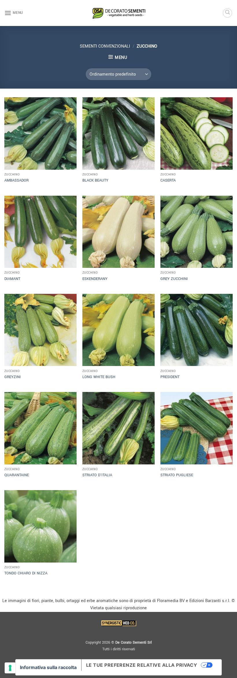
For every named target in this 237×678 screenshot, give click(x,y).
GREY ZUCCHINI (174, 278)
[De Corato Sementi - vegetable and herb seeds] (118, 13)
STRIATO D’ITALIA (97, 475)
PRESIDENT (169, 377)
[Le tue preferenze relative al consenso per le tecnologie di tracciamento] (10, 667)
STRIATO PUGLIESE (176, 475)
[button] (13, 13)
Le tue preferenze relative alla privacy (141, 665)
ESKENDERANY (95, 278)
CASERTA (168, 180)
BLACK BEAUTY (95, 180)
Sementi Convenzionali (105, 46)
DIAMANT (12, 278)
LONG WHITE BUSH (98, 377)
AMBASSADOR (16, 180)
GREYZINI (12, 377)
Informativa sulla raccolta (48, 667)
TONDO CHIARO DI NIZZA (25, 573)
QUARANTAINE (16, 475)
